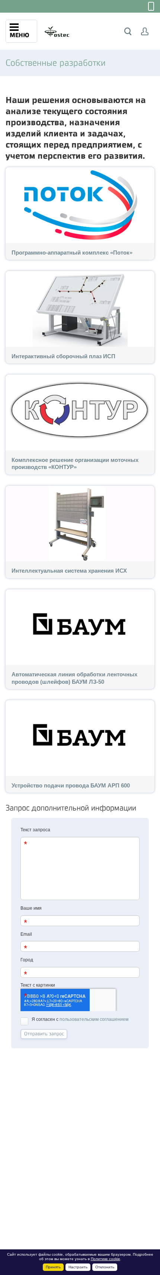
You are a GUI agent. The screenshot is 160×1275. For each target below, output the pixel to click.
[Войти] (145, 31)
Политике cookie (105, 1259)
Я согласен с (80, 1019)
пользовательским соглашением (94, 1019)
